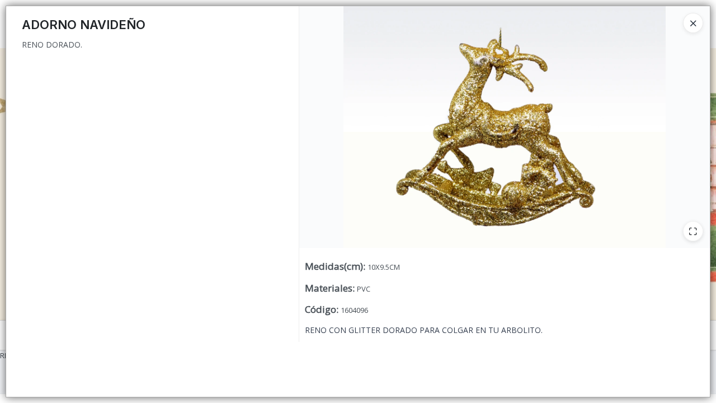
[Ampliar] (693, 231)
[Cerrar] (693, 23)
